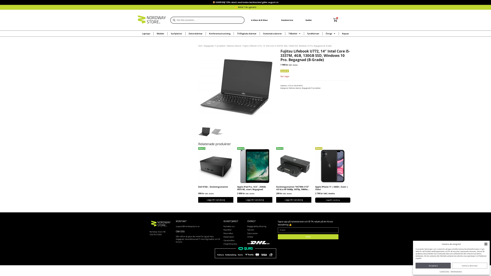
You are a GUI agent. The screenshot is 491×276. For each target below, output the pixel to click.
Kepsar (345, 33)
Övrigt (329, 33)
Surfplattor (176, 33)
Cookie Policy (444, 271)
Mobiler (160, 33)
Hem (200, 45)
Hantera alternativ (470, 265)
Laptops (146, 33)
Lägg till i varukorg (216, 199)
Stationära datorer (272, 33)
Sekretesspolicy (456, 271)
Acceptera (433, 265)
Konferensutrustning (219, 33)
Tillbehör (292, 33)
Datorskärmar (196, 33)
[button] (486, 244)
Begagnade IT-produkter (215, 45)
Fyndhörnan (313, 33)
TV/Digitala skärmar (246, 33)
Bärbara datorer (234, 45)
